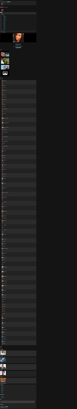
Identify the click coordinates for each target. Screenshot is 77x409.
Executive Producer (21, 46)
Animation (9, 401)
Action (2, 386)
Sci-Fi (4, 27)
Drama (4, 20)
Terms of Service (3, 397)
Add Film (3, 14)
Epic (1, 391)
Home (2, 13)
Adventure (5, 16)
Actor (14, 46)
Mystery (4, 25)
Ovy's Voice (4, 150)
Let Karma (4, 113)
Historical (5, 23)
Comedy (4, 18)
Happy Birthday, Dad (5, 248)
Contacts (2, 3)
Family (4, 21)
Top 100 (3, 30)
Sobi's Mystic (4, 206)
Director (16, 46)
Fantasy (4, 22)
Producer (18, 46)
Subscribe (7, 406)
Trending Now (4, 32)
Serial (25, 402)
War (34, 402)
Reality (17, 402)
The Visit (4, 327)
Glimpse (4, 262)
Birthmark (4, 336)
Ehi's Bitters (4, 169)
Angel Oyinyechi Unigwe (3, 383)
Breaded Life (4, 85)
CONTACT (20, 47)
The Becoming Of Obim (6, 127)
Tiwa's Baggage (5, 271)
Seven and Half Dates (5, 192)
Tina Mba (1, 376)
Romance (5, 26)
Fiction (1, 402)
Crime (2, 389)
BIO (16, 47)
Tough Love (4, 234)
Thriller (31, 402)
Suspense (5, 28)
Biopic (2, 388)
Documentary (2, 390)
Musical (10, 402)
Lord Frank (1, 369)
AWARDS (18, 47)
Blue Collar (4, 178)
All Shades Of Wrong (5, 136)
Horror (8, 402)
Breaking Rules (5, 197)
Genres (3, 15)
